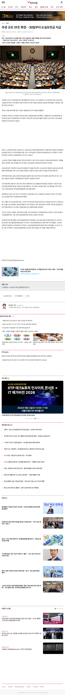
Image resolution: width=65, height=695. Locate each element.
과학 (52, 7)
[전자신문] (32, 2)
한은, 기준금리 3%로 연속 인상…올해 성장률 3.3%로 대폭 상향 (23, 468)
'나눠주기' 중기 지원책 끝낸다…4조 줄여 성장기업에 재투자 (22, 443)
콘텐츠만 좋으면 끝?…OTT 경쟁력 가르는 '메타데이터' (24, 307)
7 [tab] (36, 418)
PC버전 (42, 687)
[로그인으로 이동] (61, 2)
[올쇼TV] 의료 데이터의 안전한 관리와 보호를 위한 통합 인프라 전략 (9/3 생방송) (27, 356)
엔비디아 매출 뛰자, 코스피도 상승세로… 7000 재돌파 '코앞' (22, 475)
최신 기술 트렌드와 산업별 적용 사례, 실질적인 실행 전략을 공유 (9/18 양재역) (26, 38)
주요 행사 (5, 378)
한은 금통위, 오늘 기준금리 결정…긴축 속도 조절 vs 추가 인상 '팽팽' (24, 481)
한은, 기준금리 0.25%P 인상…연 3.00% (18, 455)
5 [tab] (33, 418)
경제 (36, 7)
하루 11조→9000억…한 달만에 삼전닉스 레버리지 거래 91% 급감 (24, 449)
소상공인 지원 (7, 296)
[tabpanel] (32, 399)
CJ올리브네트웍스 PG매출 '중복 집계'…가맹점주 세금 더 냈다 (24, 462)
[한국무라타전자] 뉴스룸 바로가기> (30, 274)
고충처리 (28, 687)
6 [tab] (35, 418)
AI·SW (3, 7)
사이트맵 (35, 687)
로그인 (4, 687)
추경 (27, 296)
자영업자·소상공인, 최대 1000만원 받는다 (16, 287)
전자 (16, 7)
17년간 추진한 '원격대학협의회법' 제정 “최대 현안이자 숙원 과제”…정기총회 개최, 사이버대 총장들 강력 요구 (21, 587)
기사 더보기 (20, 305)
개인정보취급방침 (19, 687)
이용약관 (10, 687)
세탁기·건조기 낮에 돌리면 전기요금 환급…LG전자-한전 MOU (23, 430)
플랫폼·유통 (44, 7)
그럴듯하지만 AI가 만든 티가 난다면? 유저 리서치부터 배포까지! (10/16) (24, 360)
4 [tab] (31, 418)
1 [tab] (26, 418)
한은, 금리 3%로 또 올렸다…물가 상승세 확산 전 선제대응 (21, 488)
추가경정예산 (19, 296)
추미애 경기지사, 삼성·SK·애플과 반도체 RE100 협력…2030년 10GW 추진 (27, 436)
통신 (30, 7)
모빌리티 (23, 7)
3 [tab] (29, 418)
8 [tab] (38, 418)
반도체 (10, 7)
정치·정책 (59, 7)
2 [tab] (28, 418)
